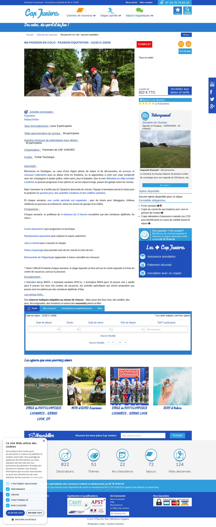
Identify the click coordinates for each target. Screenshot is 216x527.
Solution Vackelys (115, 524)
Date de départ (44, 322)
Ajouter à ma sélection (154, 100)
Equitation (29, 115)
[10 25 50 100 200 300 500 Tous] (122, 342)
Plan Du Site (102, 519)
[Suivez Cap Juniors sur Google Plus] (212, 106)
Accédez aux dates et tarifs (179, 90)
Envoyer (177, 435)
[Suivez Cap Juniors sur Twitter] (212, 99)
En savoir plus (37, 477)
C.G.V (90, 519)
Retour (186, 34)
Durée (70, 322)
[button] (32, 72)
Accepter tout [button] (15, 513)
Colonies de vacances (46, 34)
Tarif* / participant (166, 322)
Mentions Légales (119, 519)
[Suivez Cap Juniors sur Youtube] (212, 84)
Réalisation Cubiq (96, 524)
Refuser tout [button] (35, 513)
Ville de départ (128, 322)
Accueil (29, 34)
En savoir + (165, 185)
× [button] (44, 441)
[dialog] (25, 481)
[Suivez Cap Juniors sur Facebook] (212, 92)
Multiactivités (31, 119)
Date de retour (95, 322)
